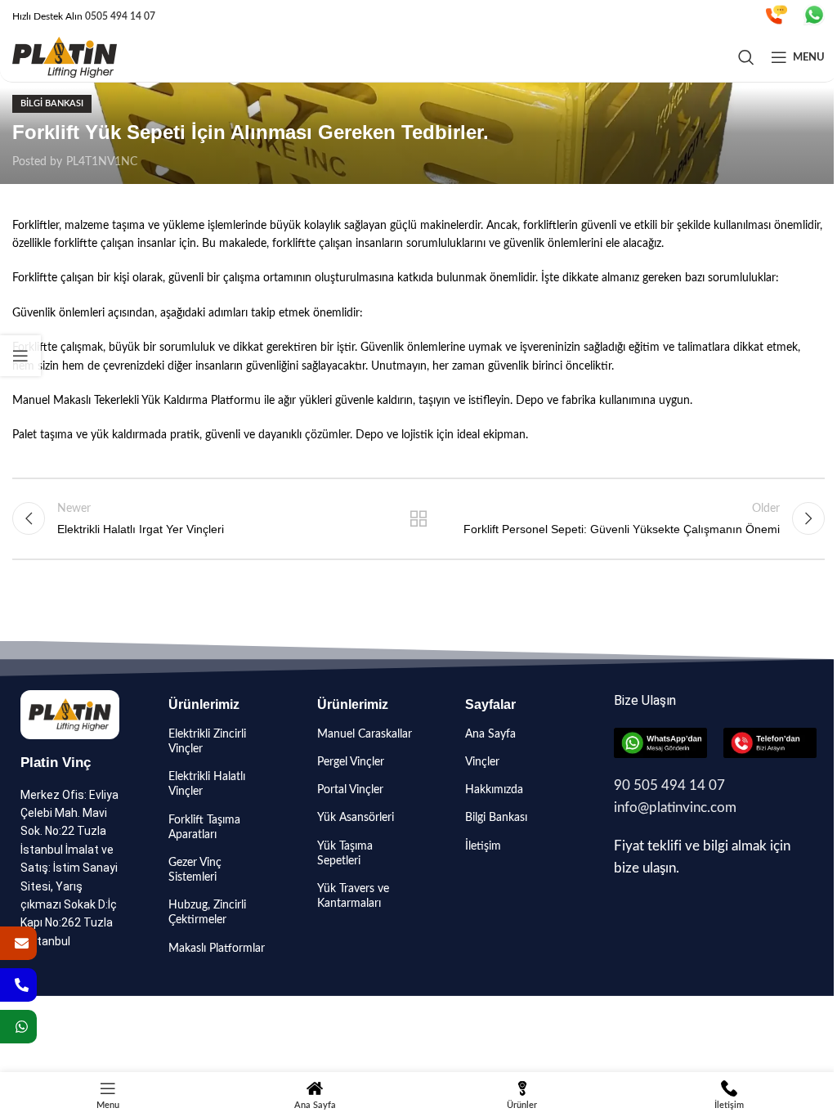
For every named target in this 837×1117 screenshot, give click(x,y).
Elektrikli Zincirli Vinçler (207, 742)
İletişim (483, 846)
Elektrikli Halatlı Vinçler (206, 784)
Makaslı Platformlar (216, 948)
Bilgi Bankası (51, 103)
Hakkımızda (494, 790)
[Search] (746, 57)
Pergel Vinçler (350, 762)
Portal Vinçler (350, 790)
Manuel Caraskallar (364, 734)
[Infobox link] (776, 16)
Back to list (418, 518)
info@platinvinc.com (675, 807)
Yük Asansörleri (355, 817)
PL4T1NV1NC (101, 162)
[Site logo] (64, 57)
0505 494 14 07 (120, 16)
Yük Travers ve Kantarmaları (353, 896)
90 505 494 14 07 (669, 785)
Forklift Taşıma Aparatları (204, 827)
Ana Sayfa (490, 734)
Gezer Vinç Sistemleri (195, 870)
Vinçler (482, 762)
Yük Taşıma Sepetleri (345, 854)
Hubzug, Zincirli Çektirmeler (207, 912)
